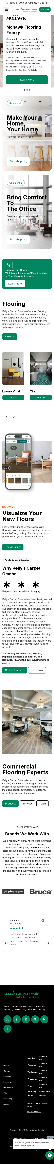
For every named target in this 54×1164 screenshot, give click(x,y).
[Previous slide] (7, 416)
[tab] (24, 90)
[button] (14, 670)
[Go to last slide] (3, 51)
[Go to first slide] (14, 416)
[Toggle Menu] (6, 10)
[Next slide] (51, 51)
